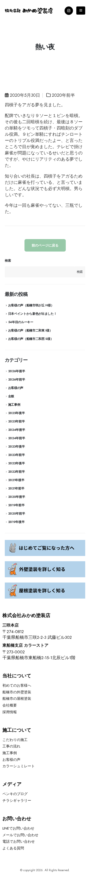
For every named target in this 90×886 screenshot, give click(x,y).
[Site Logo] (29, 11)
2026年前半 (16, 379)
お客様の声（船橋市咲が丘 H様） (31, 305)
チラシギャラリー (16, 800)
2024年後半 (16, 429)
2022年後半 (16, 463)
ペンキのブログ (15, 793)
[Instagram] (69, 10)
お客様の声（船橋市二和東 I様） (30, 330)
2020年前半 (63, 95)
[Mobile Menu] (80, 10)
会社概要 (9, 705)
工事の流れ (11, 746)
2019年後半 (16, 522)
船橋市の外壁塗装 (16, 692)
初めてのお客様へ (16, 685)
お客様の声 (15, 388)
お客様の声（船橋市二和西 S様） (31, 338)
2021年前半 (16, 488)
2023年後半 (16, 446)
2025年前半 (16, 421)
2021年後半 (16, 480)
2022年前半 (16, 471)
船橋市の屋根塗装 (16, 698)
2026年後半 (16, 371)
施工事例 (14, 404)
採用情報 (9, 712)
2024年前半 (16, 438)
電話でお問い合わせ (18, 841)
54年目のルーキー (20, 322)
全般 (11, 396)
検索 (8, 260)
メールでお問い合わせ (20, 835)
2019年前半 (16, 505)
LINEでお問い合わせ (18, 828)
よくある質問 (13, 848)
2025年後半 (16, 413)
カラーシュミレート (18, 766)
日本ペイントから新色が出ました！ (32, 313)
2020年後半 (16, 496)
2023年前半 (16, 455)
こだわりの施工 (15, 739)
